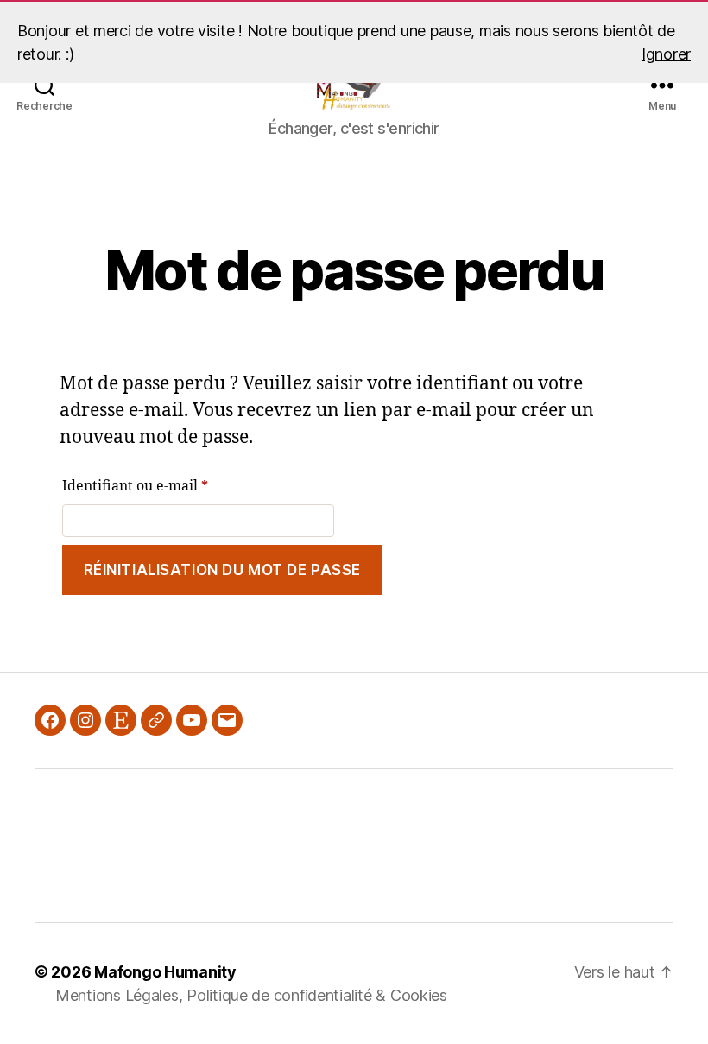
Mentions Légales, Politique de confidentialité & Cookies (251, 995)
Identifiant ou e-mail (172, 486)
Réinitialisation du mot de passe (222, 570)
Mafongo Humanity (165, 972)
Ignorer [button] (666, 54)
